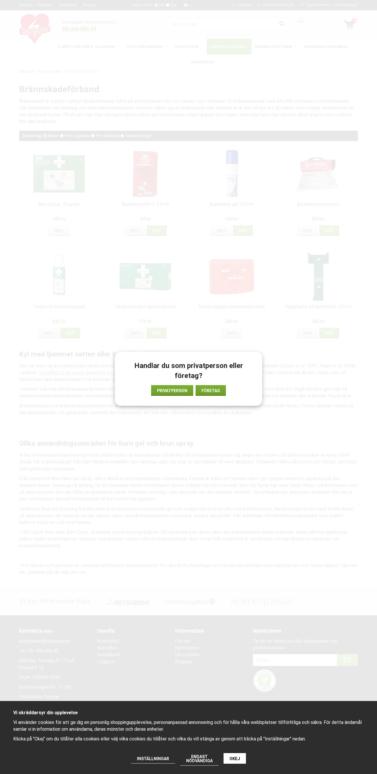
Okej (234, 758)
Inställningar (153, 758)
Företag (210, 390)
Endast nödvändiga (199, 758)
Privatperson (172, 390)
